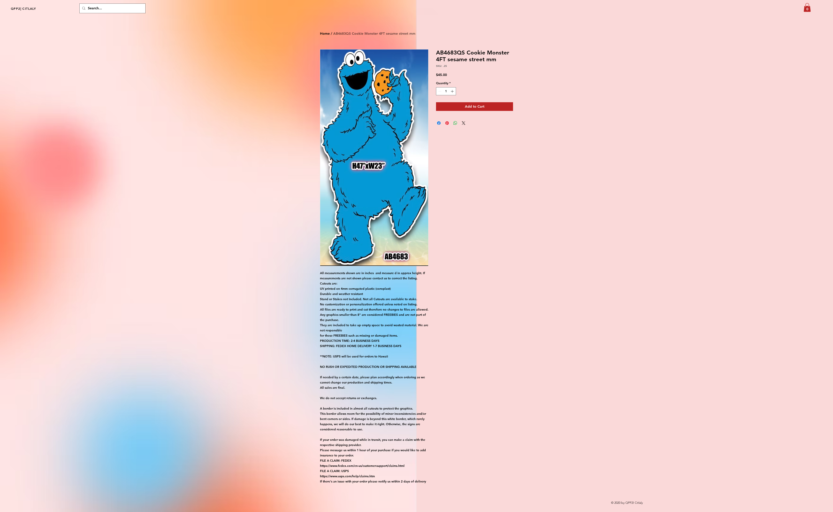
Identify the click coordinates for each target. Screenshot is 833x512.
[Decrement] (439, 91)
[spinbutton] (446, 91)
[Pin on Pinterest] (447, 123)
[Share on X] (463, 123)
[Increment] (452, 91)
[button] (807, 7)
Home (325, 33)
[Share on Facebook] (438, 123)
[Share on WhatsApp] (455, 123)
